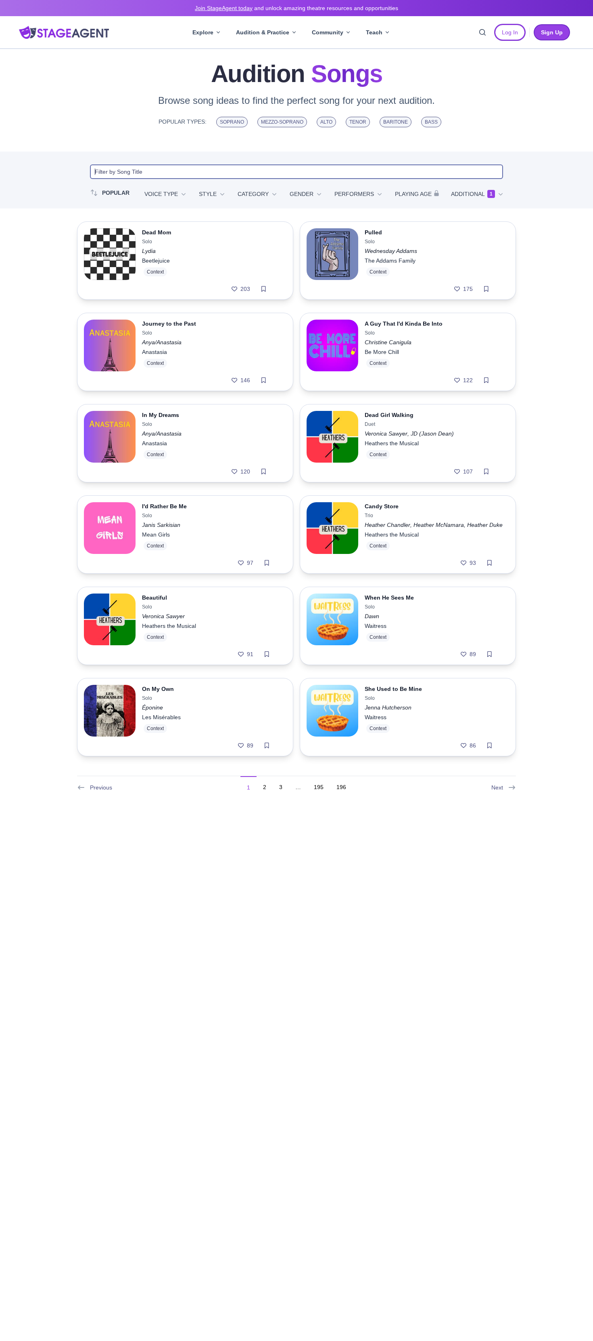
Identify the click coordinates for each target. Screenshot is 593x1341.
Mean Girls (156, 534)
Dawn (372, 616)
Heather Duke (485, 525)
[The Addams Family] (332, 260)
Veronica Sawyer (386, 433)
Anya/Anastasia (162, 342)
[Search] (482, 32)
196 (341, 787)
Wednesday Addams (391, 251)
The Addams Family (390, 260)
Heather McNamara (438, 525)
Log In (510, 32)
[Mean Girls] (110, 534)
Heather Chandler (387, 525)
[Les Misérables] (110, 717)
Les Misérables (161, 717)
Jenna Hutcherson (388, 707)
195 (319, 787)
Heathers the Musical (392, 443)
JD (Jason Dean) (432, 433)
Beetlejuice (156, 260)
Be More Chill (382, 352)
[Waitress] (332, 626)
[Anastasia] (110, 352)
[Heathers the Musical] (332, 443)
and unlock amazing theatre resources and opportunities (296, 8)
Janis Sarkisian (161, 525)
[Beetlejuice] (110, 260)
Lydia (149, 251)
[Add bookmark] (264, 288)
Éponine (152, 707)
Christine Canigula (388, 342)
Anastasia (154, 352)
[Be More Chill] (332, 352)
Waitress (375, 626)
